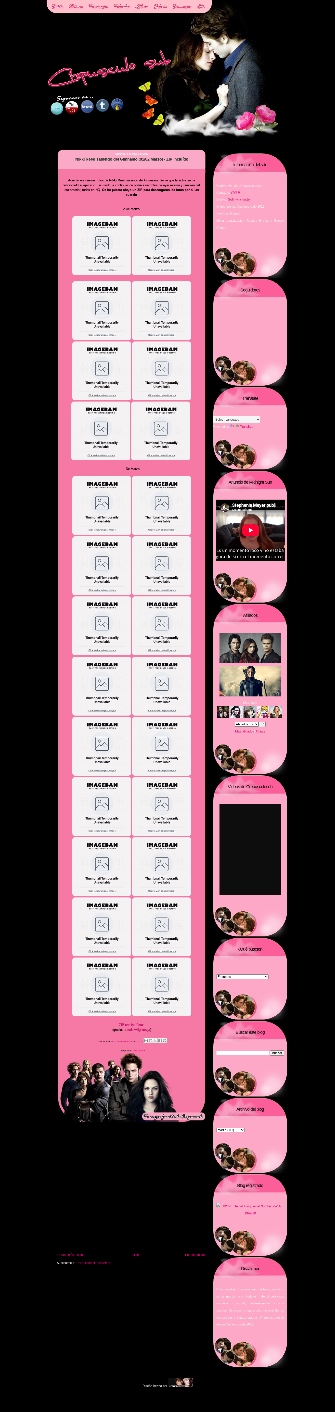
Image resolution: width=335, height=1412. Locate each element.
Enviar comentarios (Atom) (93, 1262)
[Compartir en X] (155, 1040)
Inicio (135, 1254)
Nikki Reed (139, 1050)
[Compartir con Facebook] (159, 1040)
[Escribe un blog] (150, 1040)
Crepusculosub (124, 1041)
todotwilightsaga (138, 1030)
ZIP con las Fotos (131, 1025)
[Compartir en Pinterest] (164, 1040)
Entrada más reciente (71, 1254)
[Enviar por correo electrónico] (145, 1040)
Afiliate (260, 731)
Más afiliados (244, 731)
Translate (246, 427)
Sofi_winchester (239, 199)
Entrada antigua (195, 1254)
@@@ (236, 192)
